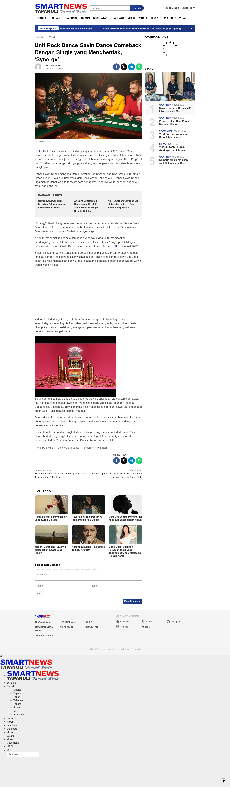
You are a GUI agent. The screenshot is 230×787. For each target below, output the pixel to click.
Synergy (88, 447)
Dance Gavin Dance (68, 447)
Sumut (162, 131)
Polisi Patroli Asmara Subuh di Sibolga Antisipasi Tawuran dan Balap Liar (60, 473)
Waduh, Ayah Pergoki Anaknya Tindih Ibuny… (173, 148)
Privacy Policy (44, 635)
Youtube (124, 626)
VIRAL (169, 131)
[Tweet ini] (124, 66)
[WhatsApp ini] (139, 66)
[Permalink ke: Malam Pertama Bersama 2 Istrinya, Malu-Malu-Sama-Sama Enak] (170, 86)
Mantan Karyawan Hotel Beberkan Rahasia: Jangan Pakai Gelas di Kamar (52, 204)
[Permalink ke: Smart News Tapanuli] (38, 66)
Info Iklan (91, 627)
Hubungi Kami (68, 622)
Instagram (175, 621)
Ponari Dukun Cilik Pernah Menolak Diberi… (174, 122)
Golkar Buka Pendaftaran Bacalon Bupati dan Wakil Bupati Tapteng (121, 28)
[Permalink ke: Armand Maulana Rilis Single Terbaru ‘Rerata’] (88, 534)
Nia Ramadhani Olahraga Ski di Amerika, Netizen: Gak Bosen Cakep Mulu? (123, 204)
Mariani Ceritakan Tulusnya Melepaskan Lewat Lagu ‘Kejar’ (50, 549)
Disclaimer (67, 627)
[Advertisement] (88, 293)
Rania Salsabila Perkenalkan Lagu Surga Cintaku (51, 518)
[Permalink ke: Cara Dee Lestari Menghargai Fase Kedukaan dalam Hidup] (125, 504)
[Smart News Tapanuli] (61, 7)
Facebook (125, 621)
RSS (147, 626)
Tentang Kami (43, 622)
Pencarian (137, 8)
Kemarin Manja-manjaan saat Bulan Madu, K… (173, 161)
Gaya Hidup (165, 105)
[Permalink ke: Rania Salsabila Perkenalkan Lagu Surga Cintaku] (51, 504)
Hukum (162, 144)
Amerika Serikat (45, 447)
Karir (88, 622)
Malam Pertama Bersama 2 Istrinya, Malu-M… (175, 109)
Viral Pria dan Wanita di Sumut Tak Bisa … (173, 135)
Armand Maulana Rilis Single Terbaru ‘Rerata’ (88, 548)
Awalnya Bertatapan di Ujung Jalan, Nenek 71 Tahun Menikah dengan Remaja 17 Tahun (86, 206)
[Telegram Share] (131, 66)
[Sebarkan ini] (116, 66)
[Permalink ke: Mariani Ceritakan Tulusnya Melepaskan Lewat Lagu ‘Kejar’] (51, 534)
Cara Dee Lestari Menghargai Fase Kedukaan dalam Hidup (125, 518)
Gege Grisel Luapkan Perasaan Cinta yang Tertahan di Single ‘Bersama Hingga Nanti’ (125, 551)
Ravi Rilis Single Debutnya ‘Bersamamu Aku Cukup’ (87, 518)
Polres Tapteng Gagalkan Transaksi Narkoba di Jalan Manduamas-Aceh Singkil (117, 473)
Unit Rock (102, 447)
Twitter (148, 621)
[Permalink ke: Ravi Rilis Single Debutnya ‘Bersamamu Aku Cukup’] (88, 504)
